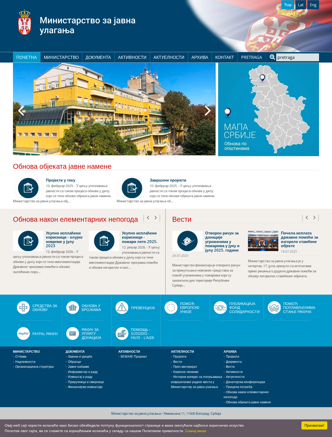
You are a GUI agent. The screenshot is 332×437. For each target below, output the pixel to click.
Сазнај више (195, 431)
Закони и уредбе (80, 356)
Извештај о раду (80, 376)
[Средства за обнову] (23, 307)
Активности (132, 57)
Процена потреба (239, 387)
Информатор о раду (83, 372)
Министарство (61, 57)
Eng (313, 4)
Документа (98, 57)
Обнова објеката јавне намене (248, 402)
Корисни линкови (185, 372)
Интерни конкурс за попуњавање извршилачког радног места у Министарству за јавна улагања (196, 381)
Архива (199, 57)
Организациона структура (34, 366)
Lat (300, 4)
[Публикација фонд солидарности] (220, 307)
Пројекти (179, 356)
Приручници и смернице (86, 382)
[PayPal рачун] (23, 333)
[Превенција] (121, 307)
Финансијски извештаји (85, 387)
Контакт (224, 57)
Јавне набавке (78, 366)
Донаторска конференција (245, 382)
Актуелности (169, 57)
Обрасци (74, 361)
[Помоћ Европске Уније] (170, 307)
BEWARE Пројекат (134, 356)
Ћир (288, 4)
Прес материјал (185, 366)
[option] (114, 109)
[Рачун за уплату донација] (72, 333)
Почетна (26, 57)
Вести (177, 361)
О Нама (20, 356)
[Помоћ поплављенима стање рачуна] (274, 307)
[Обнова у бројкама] (72, 307)
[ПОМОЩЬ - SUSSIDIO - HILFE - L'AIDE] (121, 333)
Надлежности (25, 361)
